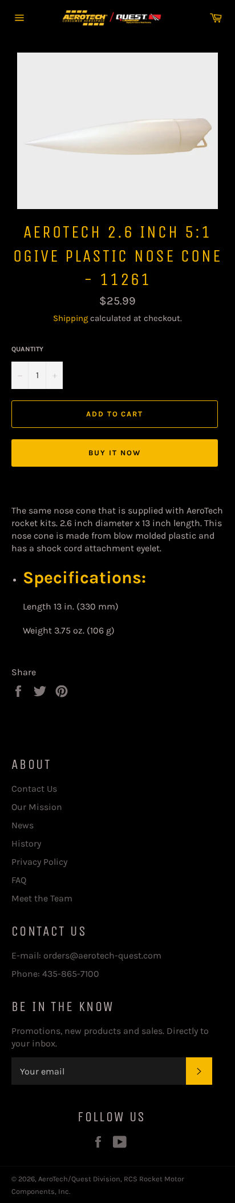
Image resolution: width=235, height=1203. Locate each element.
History (26, 843)
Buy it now (114, 452)
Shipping (70, 318)
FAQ (18, 880)
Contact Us (34, 788)
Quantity (27, 349)
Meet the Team (41, 898)
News (22, 825)
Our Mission (36, 806)
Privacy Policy (39, 861)
